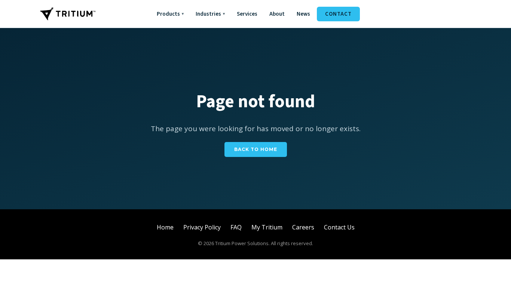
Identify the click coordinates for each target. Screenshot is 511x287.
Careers (303, 227)
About (277, 14)
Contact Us (339, 227)
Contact (338, 14)
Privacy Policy (202, 227)
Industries (210, 14)
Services (247, 14)
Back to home (255, 149)
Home (165, 227)
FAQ (236, 227)
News (303, 14)
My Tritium (266, 227)
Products (170, 14)
